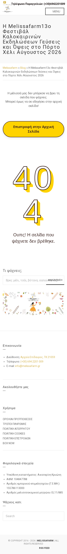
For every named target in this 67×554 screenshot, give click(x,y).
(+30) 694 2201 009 (31, 361)
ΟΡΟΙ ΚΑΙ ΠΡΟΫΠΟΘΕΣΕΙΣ (18, 419)
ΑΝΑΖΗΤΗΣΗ (55, 280)
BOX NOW (8, 443)
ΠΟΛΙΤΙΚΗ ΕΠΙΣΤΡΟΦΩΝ (16, 438)
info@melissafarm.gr (27, 366)
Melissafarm (10, 67)
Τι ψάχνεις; (12, 270)
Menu (56, 11)
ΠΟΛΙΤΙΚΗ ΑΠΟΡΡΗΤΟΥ (16, 428)
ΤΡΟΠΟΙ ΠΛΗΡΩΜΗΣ (14, 423)
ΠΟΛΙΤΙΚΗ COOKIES (14, 433)
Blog (23, 67)
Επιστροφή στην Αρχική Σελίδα (33, 129)
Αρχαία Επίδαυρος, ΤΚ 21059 (37, 357)
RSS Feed (44, 548)
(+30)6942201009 (54, 3)
